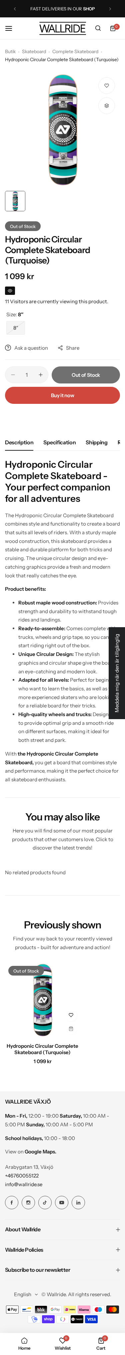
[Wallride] (62, 28)
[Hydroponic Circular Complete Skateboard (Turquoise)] (42, 1000)
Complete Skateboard (75, 51)
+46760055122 (22, 1175)
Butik (10, 51)
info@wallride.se (23, 1184)
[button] (15, 9)
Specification (59, 442)
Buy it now (62, 395)
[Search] (98, 28)
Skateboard (34, 51)
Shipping (96, 442)
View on (30, 1151)
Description (19, 442)
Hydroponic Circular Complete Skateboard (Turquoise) (42, 1049)
